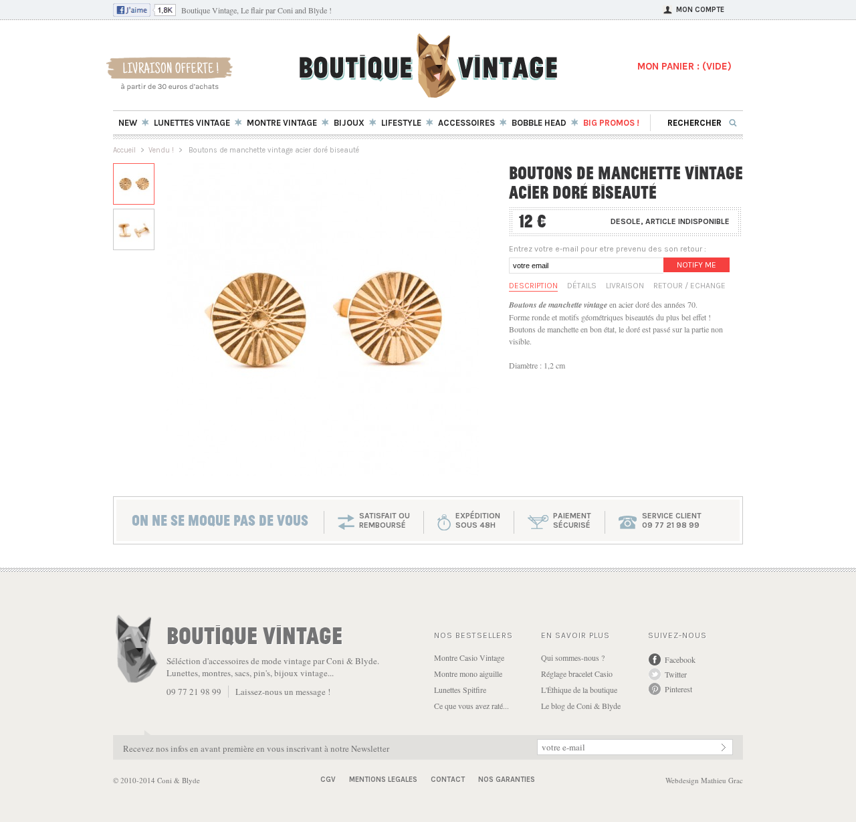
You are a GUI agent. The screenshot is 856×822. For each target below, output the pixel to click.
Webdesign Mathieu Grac (704, 780)
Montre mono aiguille (468, 673)
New (127, 123)
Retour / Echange (689, 285)
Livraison (625, 285)
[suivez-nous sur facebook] (144, 13)
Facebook (680, 659)
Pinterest (678, 689)
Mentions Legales (383, 779)
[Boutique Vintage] (428, 93)
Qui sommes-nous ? (573, 657)
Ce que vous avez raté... (471, 705)
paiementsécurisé (572, 520)
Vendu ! (161, 150)
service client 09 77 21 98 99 (672, 520)
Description (533, 285)
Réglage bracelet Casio (577, 673)
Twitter (676, 674)
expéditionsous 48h (477, 520)
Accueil (124, 150)
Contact (448, 779)
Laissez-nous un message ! (282, 692)
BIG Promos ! (611, 123)
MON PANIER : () (684, 66)
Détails (582, 285)
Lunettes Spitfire (460, 689)
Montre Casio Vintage (469, 657)
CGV (328, 779)
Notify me (696, 265)
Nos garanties (506, 779)
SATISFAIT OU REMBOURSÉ (384, 520)
